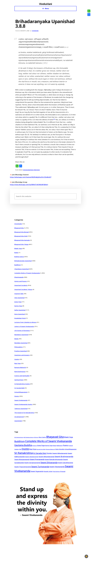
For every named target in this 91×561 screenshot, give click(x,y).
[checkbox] (86, 556)
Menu (47, 8)
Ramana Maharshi (20, 367)
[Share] (89, 14)
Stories (16, 396)
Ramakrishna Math (41, 449)
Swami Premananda (37, 459)
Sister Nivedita (60, 449)
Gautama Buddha (23, 445)
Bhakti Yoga (18, 248)
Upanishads (18, 421)
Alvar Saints (42, 437)
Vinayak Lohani (48, 471)
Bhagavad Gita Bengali (21, 232)
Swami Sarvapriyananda (32, 463)
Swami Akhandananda (46, 457)
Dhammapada (18, 277)
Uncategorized (19, 417)
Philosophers (18, 347)
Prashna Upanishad (20, 351)
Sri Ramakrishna (23, 453)
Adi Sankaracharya (18, 437)
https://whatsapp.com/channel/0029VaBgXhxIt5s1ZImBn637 (30, 177)
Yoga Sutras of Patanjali (59, 471)
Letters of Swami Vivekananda (24, 326)
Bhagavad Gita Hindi (20, 236)
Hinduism (34, 445)
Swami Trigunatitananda (22, 467)
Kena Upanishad (19, 314)
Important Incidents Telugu (23, 289)
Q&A (20, 449)
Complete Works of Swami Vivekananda (27, 273)
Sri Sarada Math (19, 388)
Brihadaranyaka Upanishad (31, 170)
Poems (65, 445)
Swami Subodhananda (65, 463)
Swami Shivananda (49, 462)
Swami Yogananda (37, 471)
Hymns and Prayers (20, 281)
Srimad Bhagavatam (20, 392)
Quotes (16, 359)
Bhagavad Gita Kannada (22, 240)
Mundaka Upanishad (20, 343)
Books (16, 252)
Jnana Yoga (17, 302)
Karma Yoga (18, 306)
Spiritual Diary (18, 380)
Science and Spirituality (21, 376)
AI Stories (36, 437)
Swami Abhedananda (59, 453)
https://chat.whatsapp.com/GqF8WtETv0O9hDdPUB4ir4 (29, 185)
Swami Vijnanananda (57, 467)
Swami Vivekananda (20, 400)
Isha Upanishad (19, 298)
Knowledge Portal (20, 318)
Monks (16, 339)
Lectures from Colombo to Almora (25, 322)
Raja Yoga (17, 363)
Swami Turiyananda (40, 466)
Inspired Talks (18, 293)
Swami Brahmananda (64, 456)
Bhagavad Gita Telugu (21, 244)
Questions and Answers (22, 355)
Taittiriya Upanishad (20, 408)
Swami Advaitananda (31, 457)
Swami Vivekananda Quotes (23, 404)
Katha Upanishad (19, 310)
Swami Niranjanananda (21, 459)
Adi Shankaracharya (29, 437)
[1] (54, 119)
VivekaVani (45, 4)
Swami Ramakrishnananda (54, 459)
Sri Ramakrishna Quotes (22, 384)
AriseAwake (18, 224)
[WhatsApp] (89, 11)
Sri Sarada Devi (39, 453)
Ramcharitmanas (19, 371)
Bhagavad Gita (19, 228)
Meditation (59, 445)
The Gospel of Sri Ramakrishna (24, 412)
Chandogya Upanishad (21, 269)
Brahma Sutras (19, 256)
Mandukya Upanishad (21, 334)
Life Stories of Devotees (22, 330)
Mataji (54, 445)
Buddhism (17, 265)
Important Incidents (20, 285)
